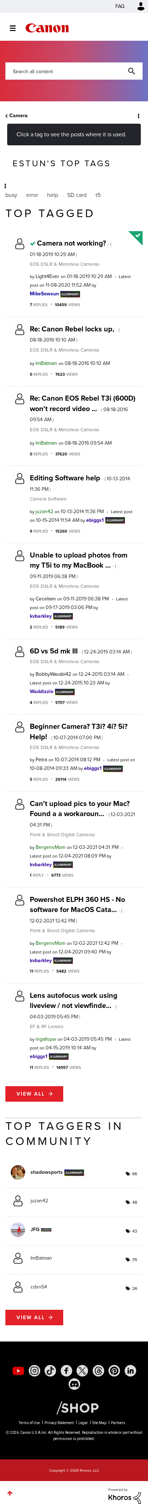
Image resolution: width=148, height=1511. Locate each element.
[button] (136, 10)
